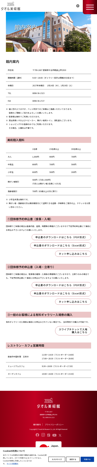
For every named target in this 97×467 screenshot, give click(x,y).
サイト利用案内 (12, 463)
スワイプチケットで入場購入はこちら (73, 331)
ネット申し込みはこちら (73, 253)
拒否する (73, 459)
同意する (87, 459)
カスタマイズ (57, 459)
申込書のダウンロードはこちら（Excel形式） (60, 245)
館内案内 (37, 424)
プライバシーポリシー (54, 424)
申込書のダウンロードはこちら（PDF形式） (61, 237)
